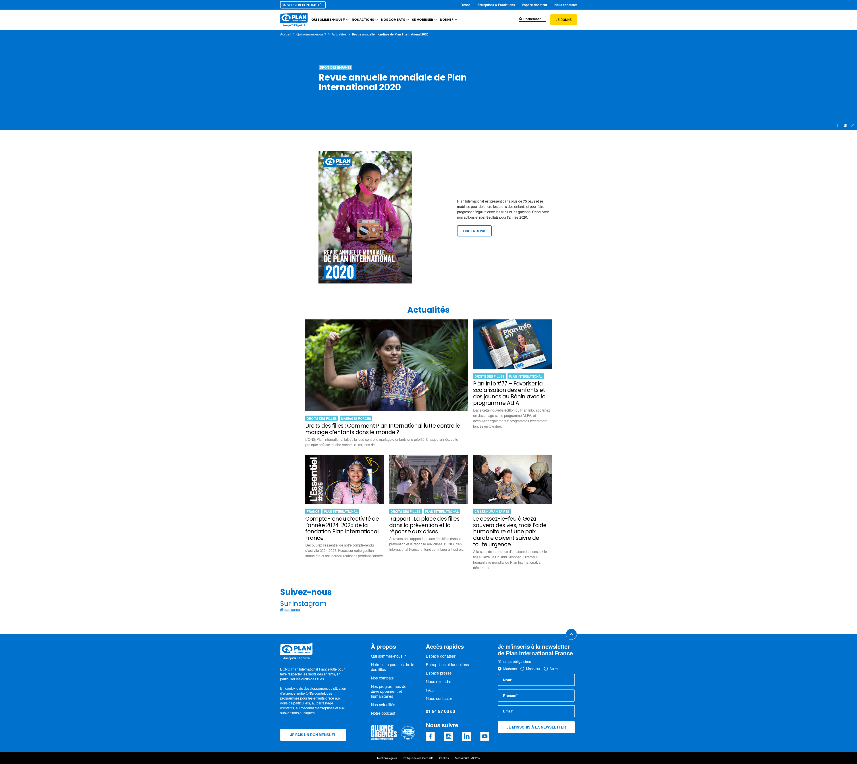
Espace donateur (534, 5)
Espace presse (439, 672)
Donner (446, 19)
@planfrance (290, 609)
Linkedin (466, 736)
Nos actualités (383, 704)
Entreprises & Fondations (496, 5)
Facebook (430, 736)
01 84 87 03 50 (440, 711)
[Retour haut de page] (571, 634)
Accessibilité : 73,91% (467, 758)
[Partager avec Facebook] (838, 125)
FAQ (429, 689)
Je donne (564, 19)
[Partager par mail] (852, 125)
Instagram (448, 736)
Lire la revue (474, 231)
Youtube (484, 736)
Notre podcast (383, 712)
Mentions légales (387, 758)
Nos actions (363, 19)
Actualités (339, 34)
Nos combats (393, 19)
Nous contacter (565, 5)
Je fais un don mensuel (313, 734)
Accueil (285, 34)
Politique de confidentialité (418, 758)
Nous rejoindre (438, 681)
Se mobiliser (422, 19)
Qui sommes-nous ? (328, 19)
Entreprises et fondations (447, 664)
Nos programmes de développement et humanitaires (388, 691)
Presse (465, 5)
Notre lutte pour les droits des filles (392, 667)
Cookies (444, 758)
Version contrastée (304, 5)
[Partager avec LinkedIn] (845, 125)
